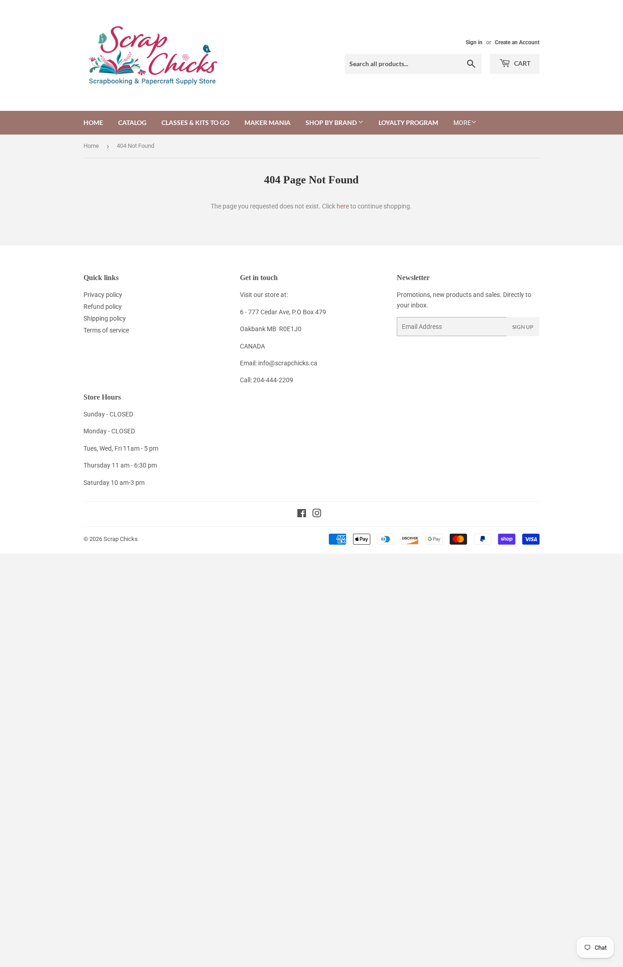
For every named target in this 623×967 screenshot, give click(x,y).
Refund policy (102, 306)
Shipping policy (104, 318)
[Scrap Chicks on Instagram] (317, 514)
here (343, 206)
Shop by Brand (332, 122)
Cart (521, 63)
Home (93, 122)
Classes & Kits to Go (195, 122)
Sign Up (523, 326)
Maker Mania (267, 122)
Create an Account (517, 42)
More (462, 122)
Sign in (474, 42)
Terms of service (106, 330)
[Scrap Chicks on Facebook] (301, 514)
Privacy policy (102, 294)
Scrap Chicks (121, 538)
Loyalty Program (408, 122)
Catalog (132, 122)
